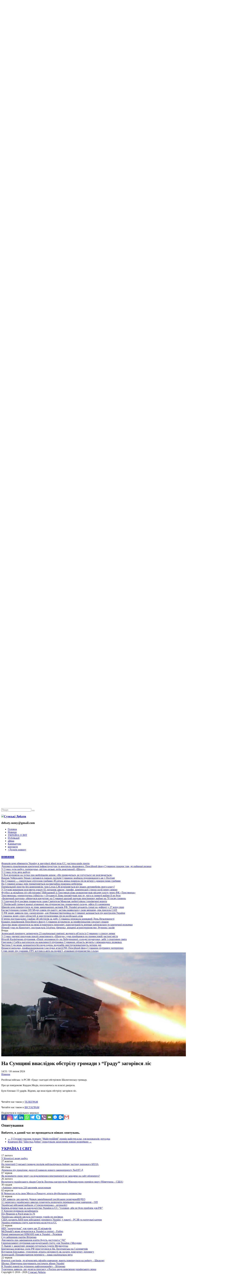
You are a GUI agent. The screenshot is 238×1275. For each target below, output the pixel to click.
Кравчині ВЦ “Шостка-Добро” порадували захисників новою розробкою (50, 1141)
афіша (11, 840)
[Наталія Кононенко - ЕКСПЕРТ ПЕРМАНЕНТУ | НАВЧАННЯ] (119, 99)
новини (7, 856)
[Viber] (44, 1117)
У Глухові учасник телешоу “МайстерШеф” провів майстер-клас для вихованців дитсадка (59, 1138)
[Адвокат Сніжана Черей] (119, 49)
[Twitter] (15, 1117)
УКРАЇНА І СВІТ (17, 835)
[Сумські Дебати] (13, 816)
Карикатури (14, 843)
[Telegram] (32, 1117)
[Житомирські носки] (119, 74)
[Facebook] (4, 1117)
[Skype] (38, 1117)
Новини (12, 832)
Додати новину (17, 849)
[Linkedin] (21, 1117)
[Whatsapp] (27, 1117)
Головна (12, 829)
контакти (13, 846)
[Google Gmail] (66, 1117)
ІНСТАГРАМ (31, 1107)
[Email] (49, 1117)
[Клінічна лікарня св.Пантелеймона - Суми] (119, 24)
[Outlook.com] (61, 1117)
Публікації (13, 838)
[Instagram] (10, 1117)
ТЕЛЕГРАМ (31, 1101)
